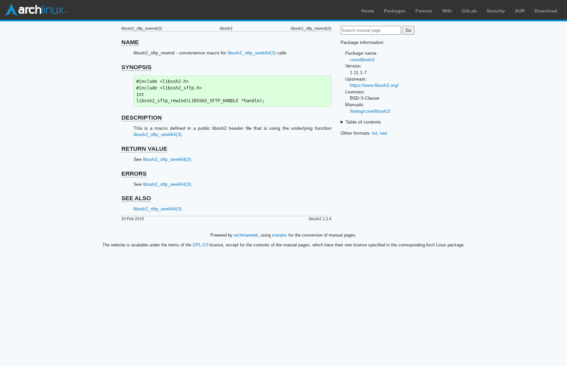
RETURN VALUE (144, 148)
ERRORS (134, 173)
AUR (520, 10)
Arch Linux (36, 9)
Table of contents (363, 122)
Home (367, 10)
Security (496, 10)
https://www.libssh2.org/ (374, 85)
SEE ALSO (136, 198)
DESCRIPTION (141, 117)
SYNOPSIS (136, 67)
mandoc (279, 235)
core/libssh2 (362, 59)
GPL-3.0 (200, 244)
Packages (395, 10)
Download (546, 10)
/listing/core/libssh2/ (370, 111)
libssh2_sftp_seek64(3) (252, 52)
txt (374, 133)
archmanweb (246, 235)
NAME (130, 42)
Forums (423, 10)
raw (383, 133)
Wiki (447, 10)
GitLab (469, 10)
